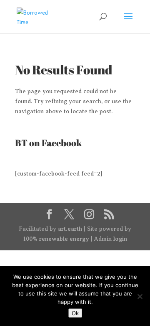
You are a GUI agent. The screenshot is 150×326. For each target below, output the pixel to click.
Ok (75, 313)
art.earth (70, 228)
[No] (139, 296)
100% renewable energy (56, 238)
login (120, 238)
